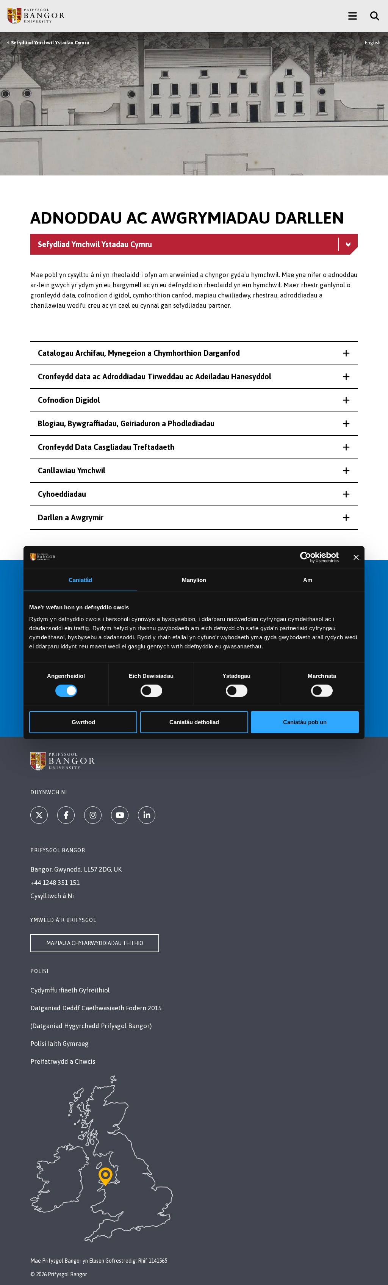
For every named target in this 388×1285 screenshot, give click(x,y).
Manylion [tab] (194, 579)
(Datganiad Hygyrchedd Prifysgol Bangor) (91, 1026)
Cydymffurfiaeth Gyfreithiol (70, 990)
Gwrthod (83, 722)
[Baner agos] (356, 557)
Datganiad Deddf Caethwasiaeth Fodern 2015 (95, 1008)
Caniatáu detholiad (194, 722)
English (372, 42)
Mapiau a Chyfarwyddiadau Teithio (94, 943)
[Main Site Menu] (353, 16)
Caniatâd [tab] (80, 579)
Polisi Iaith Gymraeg (59, 1043)
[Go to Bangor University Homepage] (36, 16)
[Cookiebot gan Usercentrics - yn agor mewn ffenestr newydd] (305, 557)
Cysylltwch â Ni (52, 896)
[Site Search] (372, 16)
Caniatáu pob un (305, 722)
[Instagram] (93, 815)
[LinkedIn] (146, 815)
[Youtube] (119, 815)
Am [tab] (307, 579)
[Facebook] (66, 815)
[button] (194, 353)
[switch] (151, 690)
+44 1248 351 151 (55, 882)
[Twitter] (39, 815)
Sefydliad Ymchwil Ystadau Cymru (50, 42)
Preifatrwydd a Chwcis (62, 1061)
